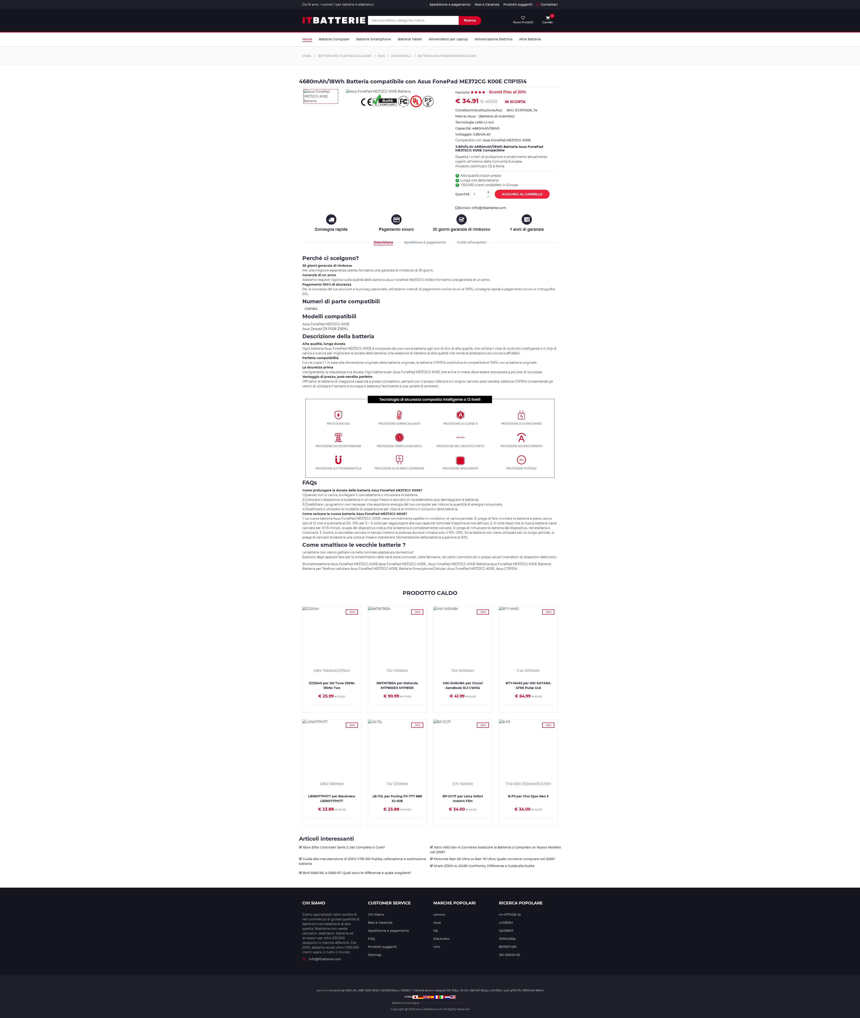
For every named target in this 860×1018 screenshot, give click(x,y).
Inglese (437, 1003)
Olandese (448, 1003)
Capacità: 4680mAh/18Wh (477, 128)
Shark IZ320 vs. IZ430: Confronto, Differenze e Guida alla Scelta (484, 866)
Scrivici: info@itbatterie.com (482, 208)
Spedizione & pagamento (425, 242)
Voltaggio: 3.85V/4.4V (473, 134)
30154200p (507, 939)
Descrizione (383, 242)
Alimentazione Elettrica (493, 39)
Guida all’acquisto (471, 242)
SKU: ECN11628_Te (522, 110)
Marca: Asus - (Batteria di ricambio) (485, 116)
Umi (436, 947)
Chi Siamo (376, 915)
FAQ (371, 939)
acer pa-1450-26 (345, 990)
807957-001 (507, 947)
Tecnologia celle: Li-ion (474, 122)
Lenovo (439, 915)
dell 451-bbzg (479, 990)
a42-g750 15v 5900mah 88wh (524, 990)
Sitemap (375, 955)
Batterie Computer (334, 39)
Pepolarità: (462, 92)
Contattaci (549, 4)
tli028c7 (406, 990)
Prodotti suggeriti (517, 4)
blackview (441, 939)
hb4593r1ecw (390, 990)
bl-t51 (464, 990)
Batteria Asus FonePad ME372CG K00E (447, 56)
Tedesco (425, 1003)
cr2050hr (506, 923)
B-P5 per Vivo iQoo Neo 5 (528, 796)
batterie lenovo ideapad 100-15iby (436, 990)
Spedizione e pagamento (450, 4)
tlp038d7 (506, 931)
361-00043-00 (509, 955)
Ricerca (470, 20)
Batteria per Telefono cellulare (344, 56)
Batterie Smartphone (373, 39)
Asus (381, 56)
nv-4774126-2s (510, 915)
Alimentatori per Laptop (448, 39)
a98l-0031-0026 (368, 990)
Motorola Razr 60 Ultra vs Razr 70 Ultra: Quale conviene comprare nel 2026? (494, 859)
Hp (435, 931)
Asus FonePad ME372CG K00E (507, 140)
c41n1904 (496, 990)
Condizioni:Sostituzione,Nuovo (478, 110)
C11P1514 (311, 309)
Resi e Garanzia (487, 4)
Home (307, 39)
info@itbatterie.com (325, 959)
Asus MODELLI (401, 56)
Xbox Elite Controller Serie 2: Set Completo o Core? (344, 847)
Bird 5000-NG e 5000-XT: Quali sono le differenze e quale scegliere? (357, 873)
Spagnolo (462, 1003)
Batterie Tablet (410, 39)
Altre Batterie (530, 39)
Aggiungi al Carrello (522, 194)
